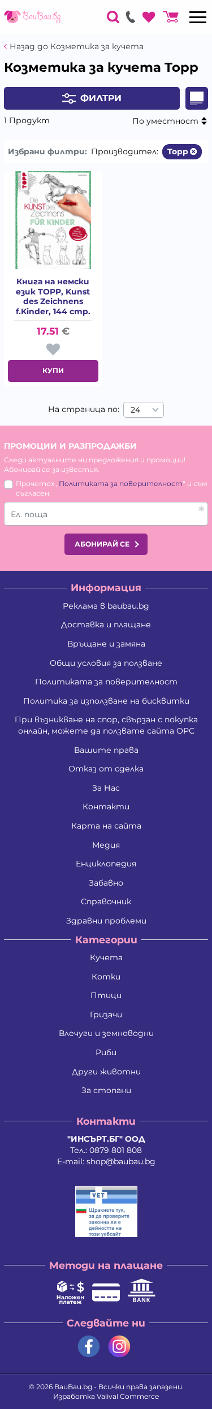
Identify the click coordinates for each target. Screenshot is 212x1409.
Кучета (106, 957)
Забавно (106, 883)
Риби (106, 1052)
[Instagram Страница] (119, 1347)
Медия (106, 845)
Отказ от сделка (106, 769)
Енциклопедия (106, 864)
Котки (106, 977)
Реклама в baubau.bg (106, 606)
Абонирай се (102, 544)
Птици (106, 995)
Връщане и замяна (106, 644)
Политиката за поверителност (121, 483)
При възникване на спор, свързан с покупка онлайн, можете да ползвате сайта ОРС (106, 725)
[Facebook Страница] (88, 1347)
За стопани (106, 1090)
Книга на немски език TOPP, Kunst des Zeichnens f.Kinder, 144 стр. (53, 297)
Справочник (106, 901)
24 (135, 410)
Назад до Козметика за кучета (77, 46)
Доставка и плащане (106, 624)
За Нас (106, 788)
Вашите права (106, 750)
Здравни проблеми (106, 921)
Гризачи (106, 1014)
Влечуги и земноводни (106, 1033)
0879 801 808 (115, 1150)
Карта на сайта (106, 826)
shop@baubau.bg (120, 1161)
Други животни (106, 1071)
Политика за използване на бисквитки (106, 701)
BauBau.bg (73, 1386)
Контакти (106, 806)
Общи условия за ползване (106, 663)
